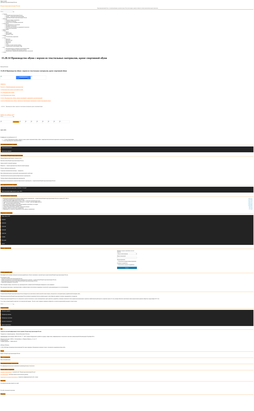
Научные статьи (9, 34)
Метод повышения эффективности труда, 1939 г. (12, 191)
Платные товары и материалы (12, 20)
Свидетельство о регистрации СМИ (14, 46)
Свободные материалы (11, 21)
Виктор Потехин (4, 66)
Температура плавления (7, 317)
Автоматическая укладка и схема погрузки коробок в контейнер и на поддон (20, 204)
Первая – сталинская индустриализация (15, 16)
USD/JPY (4, 219)
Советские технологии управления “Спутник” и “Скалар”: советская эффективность (22, 202)
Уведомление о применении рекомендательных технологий (19, 50)
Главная (5, 14)
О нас (4, 37)
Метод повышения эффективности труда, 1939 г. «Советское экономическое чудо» (21, 200)
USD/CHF (4, 226)
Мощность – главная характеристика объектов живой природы (15, 165)
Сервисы (3, 409)
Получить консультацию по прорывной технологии (17, 27)
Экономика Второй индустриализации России (16, 17)
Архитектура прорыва (6, 151)
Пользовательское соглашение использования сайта (17, 48)
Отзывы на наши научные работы (13, 45)
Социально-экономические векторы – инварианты (12, 170)
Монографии (9, 33)
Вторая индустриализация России (10, 6)
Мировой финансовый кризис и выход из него (11, 158)
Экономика (3, 396)
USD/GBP (4, 229)
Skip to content (4, 1)
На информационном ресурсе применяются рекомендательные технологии (17, 365)
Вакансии (8, 39)
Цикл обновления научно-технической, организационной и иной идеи (17, 173)
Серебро (3, 236)
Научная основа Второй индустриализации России (12, 160)
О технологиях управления (12, 36)
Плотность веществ (6, 311)
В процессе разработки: (122, 263)
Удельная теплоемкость (7, 321)
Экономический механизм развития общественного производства (15, 175)
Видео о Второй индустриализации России (10, 353)
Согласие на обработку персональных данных (16, 49)
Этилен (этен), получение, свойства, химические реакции (16, 206)
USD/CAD (4, 233)
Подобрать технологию (11, 26)
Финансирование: (121, 259)
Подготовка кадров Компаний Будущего (12, 205)
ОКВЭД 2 (3, 84)
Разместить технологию (11, 28)
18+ (4, 47)
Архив (4, 52)
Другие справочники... (6, 324)
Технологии (6, 23)
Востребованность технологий (13, 24)
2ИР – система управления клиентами (11, 203)
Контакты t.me (9, 40)
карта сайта (3, 129)
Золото (3, 243)
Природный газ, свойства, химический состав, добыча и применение (19, 209)
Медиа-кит (8, 42)
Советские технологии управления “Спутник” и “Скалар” (14, 187)
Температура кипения (6, 314)
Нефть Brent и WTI (6, 216)
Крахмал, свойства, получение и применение (13, 207)
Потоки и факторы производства (8, 168)
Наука (4, 30)
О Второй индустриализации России (14, 15)
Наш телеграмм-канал (5, 359)
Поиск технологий (121, 256)
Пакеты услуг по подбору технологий (14, 22)
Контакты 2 (8, 41)
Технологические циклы (7, 147)
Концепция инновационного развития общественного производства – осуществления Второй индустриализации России (28, 180)
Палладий (4, 240)
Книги (7, 31)
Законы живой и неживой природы (9, 163)
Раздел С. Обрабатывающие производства (12, 87)
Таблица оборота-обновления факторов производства (13, 178)
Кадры (4, 35)
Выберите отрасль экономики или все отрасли (125, 251)
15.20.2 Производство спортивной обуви (13, 140)
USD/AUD (4, 223)
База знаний (6, 29)
